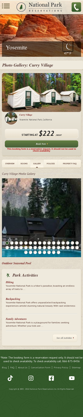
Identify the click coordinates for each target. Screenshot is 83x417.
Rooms (24, 163)
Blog (4, 367)
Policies (51, 163)
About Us (22, 367)
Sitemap (76, 367)
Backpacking (13, 299)
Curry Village (25, 114)
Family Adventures (16, 319)
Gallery (37, 163)
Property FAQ (69, 163)
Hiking (10, 282)
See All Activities (64, 337)
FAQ (12, 367)
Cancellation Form (40, 367)
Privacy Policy (61, 367)
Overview (9, 163)
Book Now (41, 143)
